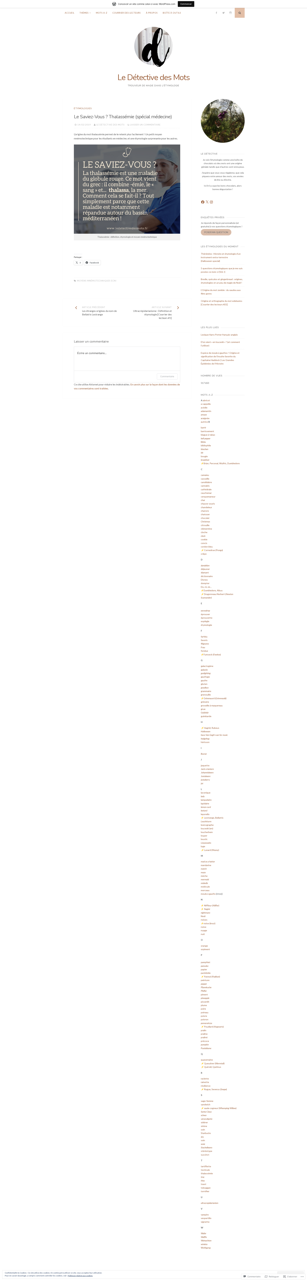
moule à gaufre (208, 893)
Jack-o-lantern (207, 769)
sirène (204, 1126)
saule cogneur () (220, 1108)
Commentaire (167, 376)
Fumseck (208, 654)
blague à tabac (208, 434)
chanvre (205, 510)
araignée (205, 418)
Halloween (205, 731)
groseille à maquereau (212, 705)
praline (204, 1033)
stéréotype (206, 1151)
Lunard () (211, 850)
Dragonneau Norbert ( (215, 594)
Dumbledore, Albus (213, 590)
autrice (204, 421)
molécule (205, 886)
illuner (204, 753)
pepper (204, 983)
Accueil (69, 13)
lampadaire (206, 799)
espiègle (205, 621)
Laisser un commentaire (145, 124)
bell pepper (205, 438)
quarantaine (207, 1059)
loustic (204, 839)
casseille (205, 478)
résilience (205, 1085)
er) (210, 597)
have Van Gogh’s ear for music (214, 735)
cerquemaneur (208, 496)
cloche (204, 532)
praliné (204, 1037)
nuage (204, 930)
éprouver (205, 614)
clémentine (206, 528)
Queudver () (214, 1063)
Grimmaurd (209, 698)
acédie (204, 407)
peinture (205, 980)
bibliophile (206, 445)
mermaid (205, 879)
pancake (204, 966)
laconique (205, 792)
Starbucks (206, 1133)
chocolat (205, 518)
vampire (205, 1214)
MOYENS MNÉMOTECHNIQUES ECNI (96, 280)
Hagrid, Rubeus (211, 727)
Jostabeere (205, 776)
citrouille (205, 525)
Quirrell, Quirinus (212, 1067)
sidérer (204, 1122)
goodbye (205, 687)
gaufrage (205, 676)
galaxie (204, 669)
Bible (203, 442)
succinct (205, 1154)
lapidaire (205, 803)
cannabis (205, 485)
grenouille (206, 694)
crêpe (204, 553)
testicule (205, 1169)
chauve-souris (208, 503)
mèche (204, 876)
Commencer (186, 4)
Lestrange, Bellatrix (213, 817)
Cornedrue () (213, 550)
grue (203, 709)
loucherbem (207, 832)
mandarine (206, 865)
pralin (203, 1030)
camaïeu (205, 475)
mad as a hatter (208, 861)
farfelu (204, 636)
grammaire (206, 691)
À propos (152, 13)
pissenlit (205, 1001)
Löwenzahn (206, 842)
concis (204, 543)
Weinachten (206, 1240)
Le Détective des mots (110, 124)
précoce (205, 1041)
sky (202, 1136)
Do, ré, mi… (206, 587)
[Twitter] (223, 13)
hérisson (205, 742)
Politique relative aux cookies (80, 1275)
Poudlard (208, 1026)
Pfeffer (204, 990)
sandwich (205, 1104)
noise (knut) (209, 923)
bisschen (204, 449)
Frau (203, 647)
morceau (205, 890)
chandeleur (206, 507)
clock (203, 536)
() (217, 654)
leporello (205, 814)
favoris (204, 640)
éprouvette (206, 617)
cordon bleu (207, 546)
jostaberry (205, 779)
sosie (203, 1144)
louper (204, 835)
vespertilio (206, 1218)
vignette (205, 1221)
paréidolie (206, 973)
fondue (204, 650)
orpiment (205, 949)
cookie (204, 539)
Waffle (204, 1237)
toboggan (206, 1187)
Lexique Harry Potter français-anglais (219, 334)
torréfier (205, 1191)
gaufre (204, 680)
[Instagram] (230, 13)
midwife (204, 883)
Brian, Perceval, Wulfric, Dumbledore (222, 463)
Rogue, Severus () (215, 1089)
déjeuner (205, 569)
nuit (203, 934)
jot (202, 783)
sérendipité (206, 1118)
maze (203, 872)
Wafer (203, 1233)
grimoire (205, 701)
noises (204, 919)
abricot (206, 400)
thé (202, 1177)
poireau (204, 1012)
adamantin (206, 411)
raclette (205, 1078)
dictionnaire (207, 576)
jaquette (205, 765)
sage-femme (207, 1101)
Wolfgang (206, 1247)
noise (203, 927)
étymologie (206, 625)
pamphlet (205, 962)
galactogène (207, 666)
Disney (204, 579)
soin (203, 1129)
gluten (204, 684)
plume (204, 1005)
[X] (207, 202)
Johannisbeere (207, 772)
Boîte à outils (172, 13)
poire (203, 1008)
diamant (205, 572)
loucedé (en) (207, 828)
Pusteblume (206, 1048)
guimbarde (206, 716)
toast (203, 1184)
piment (204, 994)
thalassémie (207, 1173)
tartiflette (206, 1166)
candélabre (206, 482)
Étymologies (83, 108)
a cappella (206, 403)
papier (204, 969)
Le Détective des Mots (154, 77)
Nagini (207, 909)
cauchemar (206, 493)
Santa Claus (206, 1111)
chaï (203, 500)
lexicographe (207, 825)
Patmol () (212, 976)
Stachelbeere (206, 1147)
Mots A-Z (101, 13)
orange (204, 945)
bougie (204, 456)
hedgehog (205, 738)
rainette (205, 1082)
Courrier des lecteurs (126, 13)
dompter (205, 583)
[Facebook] (216, 13)
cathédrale (206, 489)
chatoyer (205, 514)
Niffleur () (211, 905)
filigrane (205, 643)
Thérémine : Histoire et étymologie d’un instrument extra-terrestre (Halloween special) (221, 257)
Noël (203, 916)
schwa (203, 1115)
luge (203, 846)
